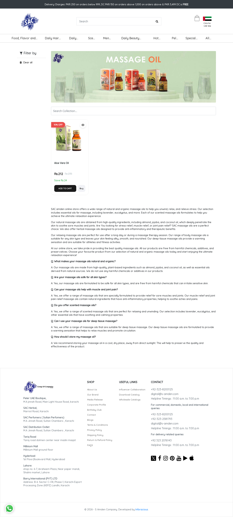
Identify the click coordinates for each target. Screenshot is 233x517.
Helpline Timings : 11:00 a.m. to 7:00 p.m (175, 398)
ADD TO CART (65, 188)
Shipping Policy (95, 435)
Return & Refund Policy (99, 440)
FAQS (90, 445)
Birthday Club (94, 409)
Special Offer (191, 39)
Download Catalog (129, 394)
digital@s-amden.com (164, 394)
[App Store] (192, 458)
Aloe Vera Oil (61, 163)
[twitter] (153, 458)
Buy (82, 188)
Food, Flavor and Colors (23, 39)
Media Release (95, 399)
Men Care (107, 39)
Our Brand (92, 394)
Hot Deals (157, 39)
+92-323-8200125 (162, 389)
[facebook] (159, 458)
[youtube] (179, 458)
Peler (175, 38)
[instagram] (165, 458)
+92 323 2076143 (161, 440)
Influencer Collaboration (132, 389)
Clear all (27, 62)
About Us (92, 389)
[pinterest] (172, 458)
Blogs (90, 420)
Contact (91, 414)
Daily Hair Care (52, 39)
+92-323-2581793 (161, 419)
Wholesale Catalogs (129, 399)
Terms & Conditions (97, 424)
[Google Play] (185, 458)
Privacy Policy (94, 430)
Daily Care (73, 39)
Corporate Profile (96, 404)
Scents (92, 38)
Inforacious (141, 509)
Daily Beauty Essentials (130, 39)
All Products (212, 39)
